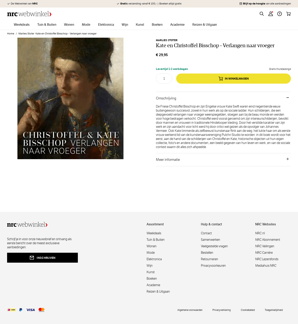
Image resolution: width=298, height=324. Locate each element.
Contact (206, 233)
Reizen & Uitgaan (158, 291)
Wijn (150, 265)
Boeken (152, 278)
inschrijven (46, 258)
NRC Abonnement (267, 240)
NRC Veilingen (264, 246)
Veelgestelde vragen (214, 246)
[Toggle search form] (261, 13)
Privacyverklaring (221, 309)
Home (10, 33)
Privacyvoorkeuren (213, 265)
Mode (151, 252)
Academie (153, 285)
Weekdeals (154, 233)
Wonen (152, 246)
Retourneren (209, 259)
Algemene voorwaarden (190, 309)
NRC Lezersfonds (266, 259)
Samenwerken (210, 240)
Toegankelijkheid (274, 309)
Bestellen (207, 252)
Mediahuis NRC (265, 265)
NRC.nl (260, 233)
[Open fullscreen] (70, 101)
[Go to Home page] (29, 13)
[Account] (270, 13)
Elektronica (154, 259)
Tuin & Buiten (156, 240)
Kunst (151, 272)
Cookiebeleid (248, 309)
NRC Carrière (264, 252)
